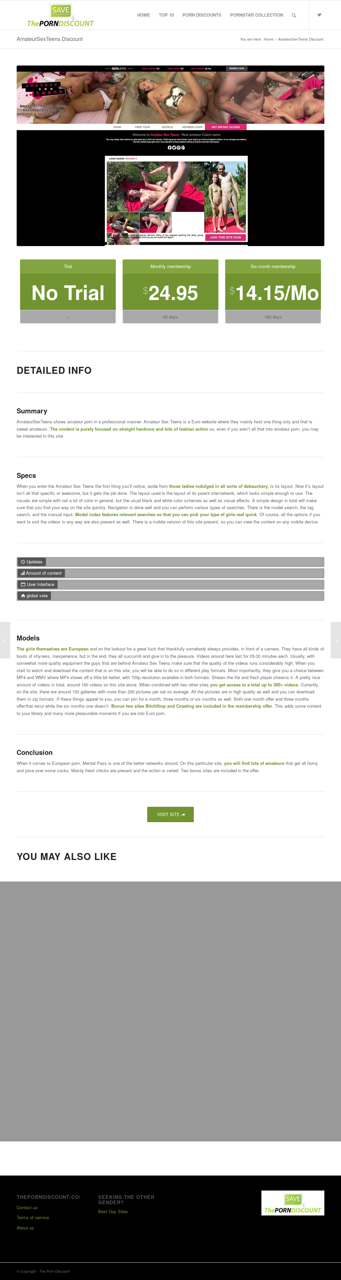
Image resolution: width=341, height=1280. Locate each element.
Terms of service (33, 1217)
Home (268, 39)
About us (25, 1227)
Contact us (27, 1207)
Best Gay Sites (113, 1211)
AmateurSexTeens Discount (50, 39)
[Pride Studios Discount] (5, 640)
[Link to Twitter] (319, 15)
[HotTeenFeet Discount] (336, 640)
